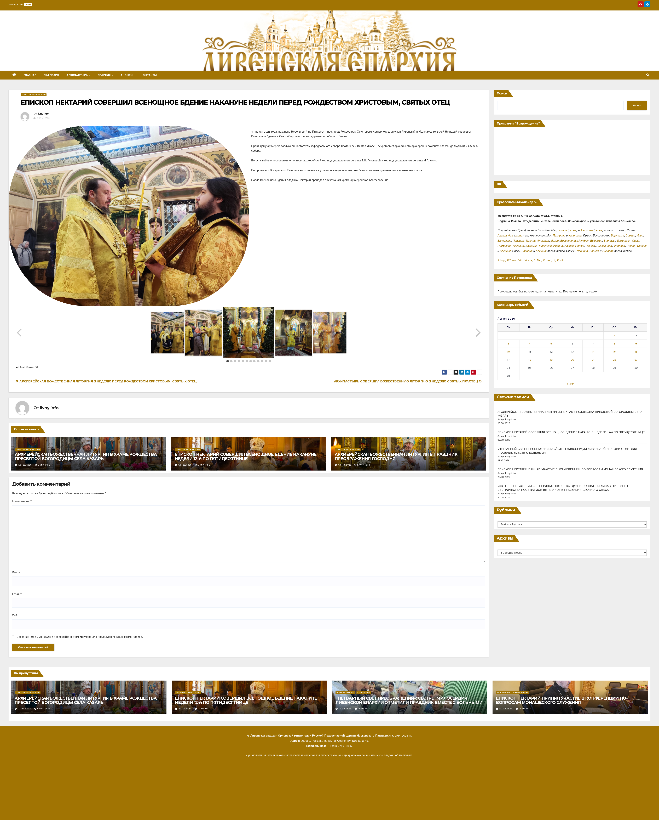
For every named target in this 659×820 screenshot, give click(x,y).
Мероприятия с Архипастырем (512, 693)
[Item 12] (270, 361)
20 (572, 359)
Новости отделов (345, 693)
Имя (16, 572)
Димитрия (624, 240)
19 (551, 359)
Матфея (583, 240)
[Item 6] (247, 361)
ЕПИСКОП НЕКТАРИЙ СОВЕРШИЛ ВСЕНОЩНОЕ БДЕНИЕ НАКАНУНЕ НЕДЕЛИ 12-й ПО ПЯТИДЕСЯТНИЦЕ (245, 456)
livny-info (43, 113)
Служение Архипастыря (33, 95)
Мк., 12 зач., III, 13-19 (550, 260)
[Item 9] (258, 361)
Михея (555, 240)
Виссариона (568, 240)
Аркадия (518, 245)
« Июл (570, 383)
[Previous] (19, 332)
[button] (647, 75)
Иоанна (531, 240)
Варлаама (617, 235)
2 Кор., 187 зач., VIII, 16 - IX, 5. (517, 260)
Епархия (104, 75)
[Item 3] (235, 361)
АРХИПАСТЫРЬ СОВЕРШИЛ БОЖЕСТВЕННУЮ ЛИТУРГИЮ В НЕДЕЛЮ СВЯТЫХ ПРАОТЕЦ (406, 381)
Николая (608, 251)
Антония (543, 240)
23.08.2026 (25, 709)
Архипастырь (77, 75)
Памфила (559, 235)
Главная (30, 75)
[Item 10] (262, 361)
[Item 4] (239, 361)
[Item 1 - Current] (227, 361)
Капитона (575, 235)
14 (593, 351)
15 (614, 351)
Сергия (630, 235)
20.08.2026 (506, 709)
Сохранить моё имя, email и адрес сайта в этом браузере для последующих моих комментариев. (79, 636)
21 (593, 359)
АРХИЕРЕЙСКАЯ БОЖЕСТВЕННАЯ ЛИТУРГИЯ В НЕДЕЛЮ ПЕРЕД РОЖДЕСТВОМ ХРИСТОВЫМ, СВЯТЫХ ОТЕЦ (107, 381)
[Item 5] (243, 361)
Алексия (505, 251)
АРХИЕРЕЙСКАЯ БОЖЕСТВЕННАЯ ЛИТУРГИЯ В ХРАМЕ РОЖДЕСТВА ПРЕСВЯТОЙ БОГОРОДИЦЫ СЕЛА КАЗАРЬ (86, 456)
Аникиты (587, 230)
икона (572, 230)
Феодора (619, 245)
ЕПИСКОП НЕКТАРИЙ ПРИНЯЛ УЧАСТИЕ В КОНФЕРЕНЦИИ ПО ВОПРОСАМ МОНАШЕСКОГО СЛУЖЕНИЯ (570, 469)
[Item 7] (250, 361)
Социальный (363, 693)
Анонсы (126, 75)
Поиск (502, 93)
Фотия (562, 230)
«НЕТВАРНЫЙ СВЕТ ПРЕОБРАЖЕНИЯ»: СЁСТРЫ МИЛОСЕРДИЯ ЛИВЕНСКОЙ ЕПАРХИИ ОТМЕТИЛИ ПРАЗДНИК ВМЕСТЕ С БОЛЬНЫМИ (409, 700)
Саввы (636, 240)
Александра (505, 235)
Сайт (15, 615)
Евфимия (596, 240)
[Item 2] (231, 361)
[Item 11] (266, 361)
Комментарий (22, 501)
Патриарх (51, 75)
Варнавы (609, 240)
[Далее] (478, 332)
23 (636, 359)
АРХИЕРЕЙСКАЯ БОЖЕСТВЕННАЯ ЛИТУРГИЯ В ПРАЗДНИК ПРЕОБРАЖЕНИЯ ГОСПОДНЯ (396, 456)
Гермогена (504, 245)
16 (636, 351)
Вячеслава (504, 240)
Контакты (149, 75)
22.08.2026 (185, 709)
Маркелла (545, 245)
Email (17, 594)
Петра (579, 245)
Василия (527, 251)
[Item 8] (254, 361)
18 (529, 359)
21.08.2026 (345, 709)
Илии (640, 235)
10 (508, 351)
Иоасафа (518, 240)
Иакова (569, 245)
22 (614, 359)
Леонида (582, 251)
